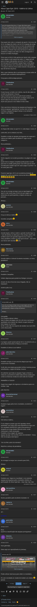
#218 (34, 509)
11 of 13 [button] (18, 583)
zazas (3, 11)
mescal (8, 468)
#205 (34, 188)
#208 (34, 255)
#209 (34, 271)
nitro (8, 223)
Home (13, 602)
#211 (34, 339)
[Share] (32, 22)
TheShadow (10, 82)
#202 (34, 89)
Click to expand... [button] (18, 37)
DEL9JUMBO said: (6, 302)
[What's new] (31, 2)
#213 (34, 401)
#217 (34, 495)
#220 (34, 542)
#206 (34, 211)
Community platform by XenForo (15, 605)
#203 (34, 126)
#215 (34, 457)
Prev (12, 583)
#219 (34, 526)
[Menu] (2, 2)
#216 (34, 475)
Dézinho (9, 536)
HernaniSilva (10, 488)
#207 (34, 230)
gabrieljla (9, 520)
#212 (34, 358)
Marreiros (9, 249)
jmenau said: (5, 554)
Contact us (4, 602)
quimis (8, 205)
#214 (34, 417)
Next (24, 583)
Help (9, 602)
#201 (34, 22)
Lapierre (9, 502)
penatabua (10, 410)
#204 (34, 155)
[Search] (35, 2)
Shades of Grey (6, 599)
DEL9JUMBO (10, 15)
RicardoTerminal (11, 394)
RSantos (8, 332)
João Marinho (10, 352)
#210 (34, 298)
